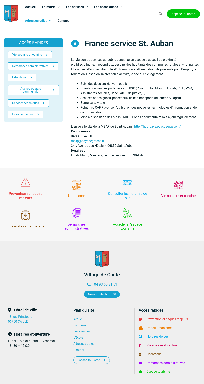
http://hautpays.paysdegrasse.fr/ (157, 126)
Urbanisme (76, 196)
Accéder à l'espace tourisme (127, 226)
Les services (75, 7)
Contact (63, 21)
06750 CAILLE (18, 321)
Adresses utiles (36, 21)
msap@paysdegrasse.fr (87, 141)
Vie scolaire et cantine (178, 196)
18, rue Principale (20, 317)
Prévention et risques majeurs (25, 196)
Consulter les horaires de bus (127, 196)
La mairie (49, 7)
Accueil (30, 7)
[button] (58, 7)
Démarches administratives (76, 226)
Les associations (106, 7)
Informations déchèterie (26, 226)
